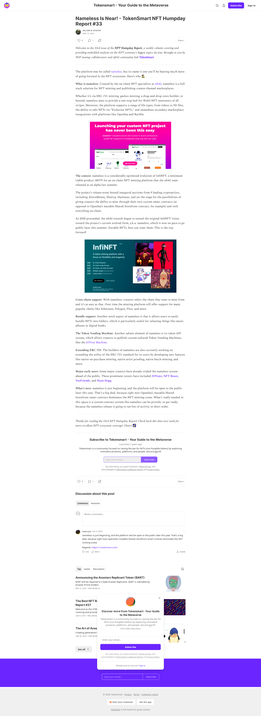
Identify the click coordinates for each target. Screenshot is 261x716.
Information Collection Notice (129, 657)
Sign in (252, 5)
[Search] (217, 5)
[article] (130, 584)
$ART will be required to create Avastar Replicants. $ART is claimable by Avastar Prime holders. (113, 583)
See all (81, 649)
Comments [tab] (82, 503)
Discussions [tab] (98, 569)
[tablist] (89, 503)
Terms (136, 694)
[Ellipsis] (184, 531)
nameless (116, 71)
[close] (159, 598)
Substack (115, 709)
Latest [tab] (87, 569)
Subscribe (236, 5)
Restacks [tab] (95, 503)
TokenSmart (146, 57)
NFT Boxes (171, 376)
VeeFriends (83, 380)
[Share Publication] (224, 5)
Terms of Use (145, 654)
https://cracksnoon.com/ (105, 547)
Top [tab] (79, 569)
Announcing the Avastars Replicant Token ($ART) (110, 577)
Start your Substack (122, 702)
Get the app (145, 702)
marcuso (86, 531)
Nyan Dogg (104, 380)
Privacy (128, 694)
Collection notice (149, 694)
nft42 (158, 84)
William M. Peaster (92, 30)
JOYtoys (157, 376)
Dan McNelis (94, 588)
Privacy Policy (153, 657)
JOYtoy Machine (96, 342)
